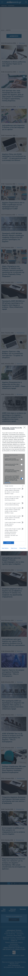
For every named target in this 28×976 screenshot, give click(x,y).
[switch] (22, 459)
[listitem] (14, 456)
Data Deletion (5, 548)
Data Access (14, 548)
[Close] (24, 427)
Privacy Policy (22, 548)
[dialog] (14, 488)
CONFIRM (8, 542)
